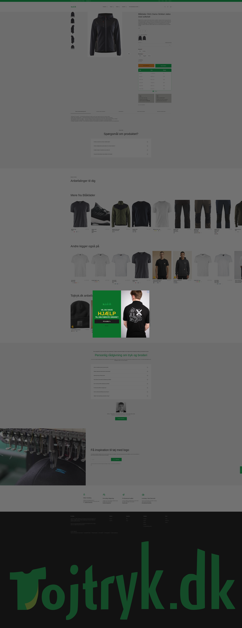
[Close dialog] (148, 292)
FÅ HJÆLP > (107, 321)
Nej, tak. (107, 325)
